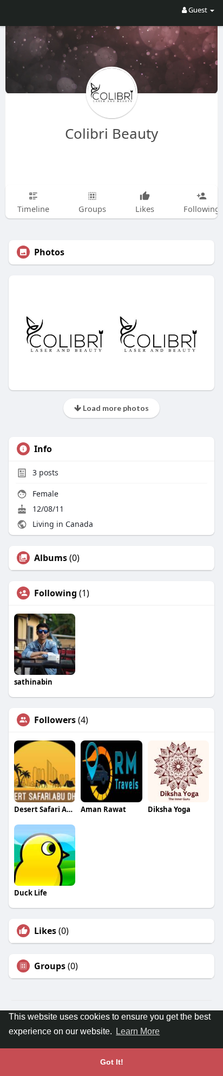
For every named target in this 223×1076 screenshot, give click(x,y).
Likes (45, 930)
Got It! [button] (111, 1062)
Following (55, 593)
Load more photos (115, 408)
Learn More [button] (138, 1031)
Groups (49, 966)
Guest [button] (198, 10)
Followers (55, 720)
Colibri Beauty (111, 133)
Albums (50, 557)
